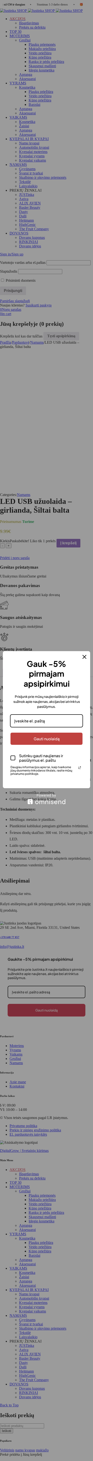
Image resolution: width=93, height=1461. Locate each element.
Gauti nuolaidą (47, 738)
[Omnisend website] (46, 799)
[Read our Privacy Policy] (80, 768)
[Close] (84, 657)
